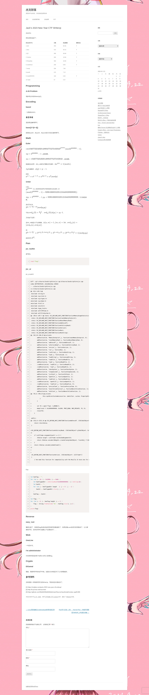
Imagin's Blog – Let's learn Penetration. (109, 130)
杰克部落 (31, 9)
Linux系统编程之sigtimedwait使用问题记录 (40, 610)
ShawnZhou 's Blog (103, 115)
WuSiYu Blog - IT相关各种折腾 (107, 120)
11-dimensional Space (104, 113)
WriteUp (68, 597)
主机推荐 (46, 19)
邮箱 (28, 658)
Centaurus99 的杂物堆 (104, 140)
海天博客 (100, 103)
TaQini (100, 135)
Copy (87, 259)
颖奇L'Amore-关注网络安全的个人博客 (109, 127)
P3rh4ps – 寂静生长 (103, 132)
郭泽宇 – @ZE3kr (103, 118)
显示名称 (29, 650)
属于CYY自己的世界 (104, 105)
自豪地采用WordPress (32, 686)
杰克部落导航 (36, 19)
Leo (99, 125)
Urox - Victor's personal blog (106, 122)
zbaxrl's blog (101, 137)
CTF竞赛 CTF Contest (51, 597)
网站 (27, 666)
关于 (54, 19)
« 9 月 (99, 91)
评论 (28, 627)
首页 (27, 19)
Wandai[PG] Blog (103, 110)
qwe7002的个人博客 (104, 108)
